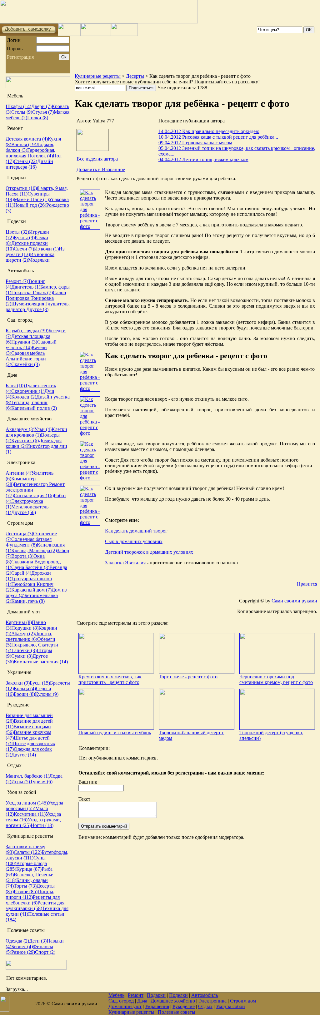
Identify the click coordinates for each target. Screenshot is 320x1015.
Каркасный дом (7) (31, 589)
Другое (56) (23, 512)
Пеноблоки (24, 584)
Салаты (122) (28, 852)
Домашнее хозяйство (173, 1000)
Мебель (116, 995)
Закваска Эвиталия (125, 562)
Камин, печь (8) (28, 601)
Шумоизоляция (28, 303)
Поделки (178, 995)
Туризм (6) (41, 781)
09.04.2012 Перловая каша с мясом (195, 142)
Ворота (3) (22, 556)
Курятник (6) (25, 440)
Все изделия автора (97, 158)
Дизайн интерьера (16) (29, 164)
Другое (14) (23, 754)
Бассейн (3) (37, 567)
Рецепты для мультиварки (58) (35, 905)
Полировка (18, 298)
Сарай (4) (21, 573)
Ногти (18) (42, 825)
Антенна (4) (18, 473)
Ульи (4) (43, 429)
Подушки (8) (24, 628)
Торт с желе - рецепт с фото (188, 676)
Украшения (157, 1006)
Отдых (205, 1006)
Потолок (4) (40, 155)
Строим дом (243, 1000)
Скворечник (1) (27, 391)
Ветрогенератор (31, 484)
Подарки (156, 995)
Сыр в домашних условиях (133, 541)
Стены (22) (25, 161)
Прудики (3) (24, 341)
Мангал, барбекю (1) (27, 776)
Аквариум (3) (20, 429)
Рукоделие (183, 1006)
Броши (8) (24, 694)
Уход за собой (230, 1006)
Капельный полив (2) (34, 408)
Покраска (22, 292)
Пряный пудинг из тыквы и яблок (114, 732)
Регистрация (20, 57)
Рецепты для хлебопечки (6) (33, 899)
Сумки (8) (21, 656)
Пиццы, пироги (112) (30, 894)
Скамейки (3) (25, 364)
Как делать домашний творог (136, 530)
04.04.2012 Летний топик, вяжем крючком (203, 159)
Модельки (39, 260)
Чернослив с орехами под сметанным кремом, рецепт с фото (276, 679)
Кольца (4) (25, 688)
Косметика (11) (30, 814)
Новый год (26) (29, 205)
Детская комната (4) (27, 138)
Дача (142, 1000)
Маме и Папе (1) (31, 199)
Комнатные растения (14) (41, 661)
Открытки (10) (21, 188)
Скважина (22, 561)
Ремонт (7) (17, 281)
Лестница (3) (19, 533)
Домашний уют (125, 1006)
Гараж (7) (43, 292)
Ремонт (135, 995)
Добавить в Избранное (101, 169)
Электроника (212, 1000)
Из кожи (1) (46, 248)
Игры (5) (20, 781)
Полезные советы (176, 1012)
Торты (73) (25, 886)
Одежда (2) (17, 940)
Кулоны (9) (46, 694)
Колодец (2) (23, 396)
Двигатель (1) (25, 287)
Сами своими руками (294, 600)
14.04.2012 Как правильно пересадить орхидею (208, 131)
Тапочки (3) (24, 650)
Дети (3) (38, 940)
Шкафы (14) (18, 106)
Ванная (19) (23, 144)
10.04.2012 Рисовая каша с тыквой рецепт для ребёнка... (218, 137)
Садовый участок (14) (31, 344)
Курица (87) (29, 869)
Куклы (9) (24, 237)
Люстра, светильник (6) (29, 636)
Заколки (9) (18, 683)
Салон (59, 292)
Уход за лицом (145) (27, 802)
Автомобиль (204, 995)
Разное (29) (23, 952)
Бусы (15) (40, 683)
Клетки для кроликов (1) (36, 432)
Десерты (135, 76)
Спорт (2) (45, 952)
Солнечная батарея (31, 539)
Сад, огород (121, 1000)
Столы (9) (21, 112)
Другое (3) (37, 309)
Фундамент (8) (21, 544)
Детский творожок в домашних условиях (149, 552)
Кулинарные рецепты (98, 76)
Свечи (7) (24, 248)
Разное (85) (26, 891)
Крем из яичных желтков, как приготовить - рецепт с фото (110, 679)
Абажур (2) (23, 633)
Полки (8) (37, 117)
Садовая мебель (28, 353)
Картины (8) (19, 622)
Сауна (18, 567)
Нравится (307, 584)
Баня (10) (15, 385)
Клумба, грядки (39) (27, 330)
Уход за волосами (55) (34, 805)
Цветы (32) (17, 232)
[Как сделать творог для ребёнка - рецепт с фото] (90, 226)
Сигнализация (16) (34, 495)
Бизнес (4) (22, 946)
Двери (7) (41, 106)
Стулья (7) (43, 112)
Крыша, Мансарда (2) (34, 550)
